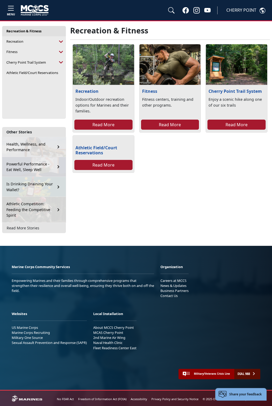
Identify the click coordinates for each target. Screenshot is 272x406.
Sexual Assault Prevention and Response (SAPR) (49, 342)
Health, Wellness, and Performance (25, 147)
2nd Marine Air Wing (109, 337)
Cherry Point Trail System (26, 62)
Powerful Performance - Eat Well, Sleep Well (27, 166)
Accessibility (139, 399)
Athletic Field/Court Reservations (32, 72)
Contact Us (169, 295)
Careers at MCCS (173, 280)
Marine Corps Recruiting (31, 332)
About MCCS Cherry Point (113, 327)
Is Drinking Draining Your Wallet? (29, 186)
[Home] (35, 10)
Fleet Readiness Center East (115, 348)
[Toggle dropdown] (61, 41)
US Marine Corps (25, 327)
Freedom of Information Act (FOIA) (102, 399)
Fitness (12, 51)
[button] (185, 10)
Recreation (14, 41)
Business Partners (174, 290)
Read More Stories (23, 227)
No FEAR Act (65, 399)
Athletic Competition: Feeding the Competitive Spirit (28, 209)
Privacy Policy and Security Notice (174, 399)
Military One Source (27, 337)
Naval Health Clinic (107, 342)
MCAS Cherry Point (108, 332)
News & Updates (173, 285)
